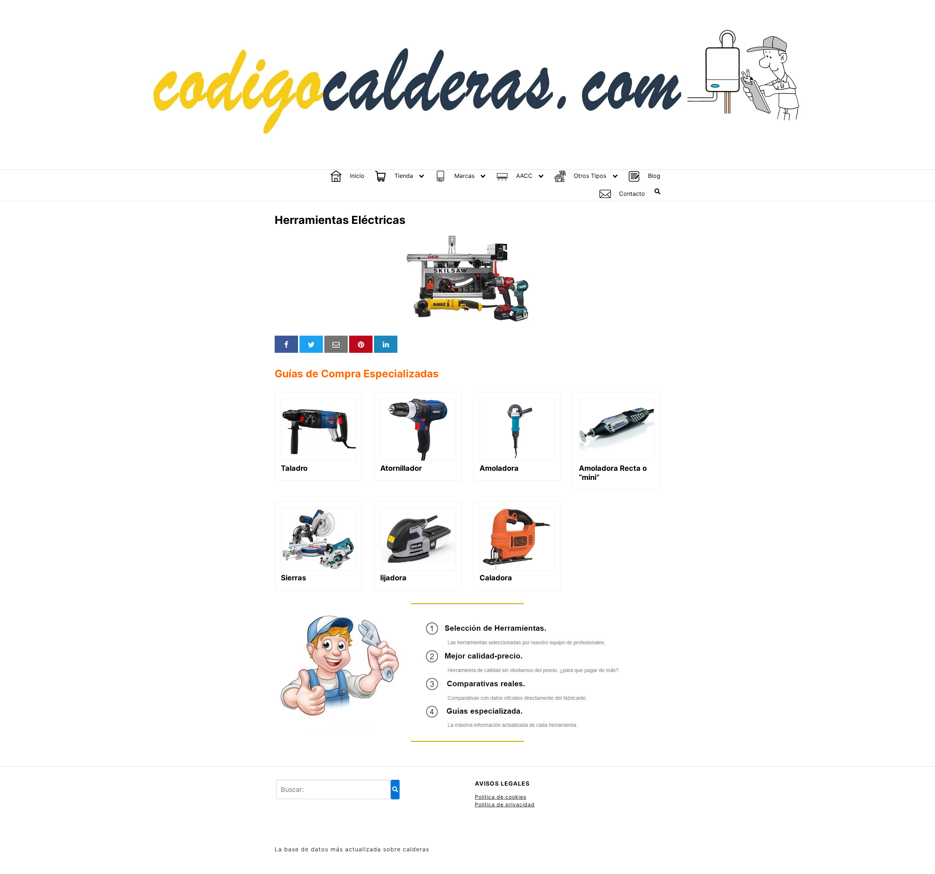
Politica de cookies (500, 797)
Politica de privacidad (505, 804)
